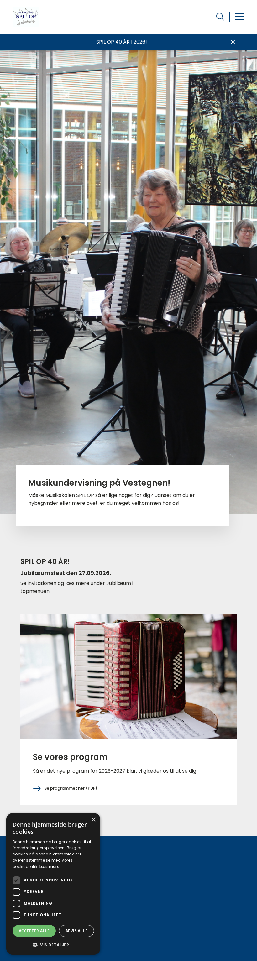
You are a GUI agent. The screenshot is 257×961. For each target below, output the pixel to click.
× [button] (93, 819)
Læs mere (49, 866)
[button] (53, 944)
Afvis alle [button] (76, 930)
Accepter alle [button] (34, 930)
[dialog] (53, 884)
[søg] (220, 16)
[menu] (239, 17)
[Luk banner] (233, 42)
